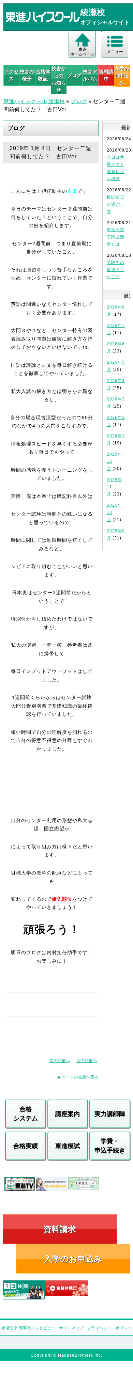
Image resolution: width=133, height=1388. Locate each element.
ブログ (74, 75)
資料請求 (106, 75)
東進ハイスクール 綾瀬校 (34, 101)
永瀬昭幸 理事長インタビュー (28, 1328)
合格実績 (25, 1145)
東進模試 (67, 1145)
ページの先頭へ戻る (80, 1077)
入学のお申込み (73, 1258)
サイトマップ (71, 1328)
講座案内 (67, 1113)
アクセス (11, 75)
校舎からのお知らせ (58, 79)
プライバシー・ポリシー (109, 1328)
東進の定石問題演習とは (115, 237)
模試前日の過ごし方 (115, 204)
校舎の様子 (27, 75)
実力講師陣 (109, 1113)
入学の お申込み (122, 75)
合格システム (25, 1114)
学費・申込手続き (109, 1146)
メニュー (115, 51)
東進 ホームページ (82, 52)
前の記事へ (59, 1060)
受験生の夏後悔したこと (115, 269)
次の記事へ (86, 1060)
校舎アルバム (90, 75)
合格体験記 (43, 75)
